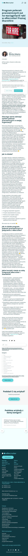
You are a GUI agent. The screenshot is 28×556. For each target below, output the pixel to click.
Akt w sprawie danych (17, 476)
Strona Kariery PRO (6, 514)
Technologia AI (5, 513)
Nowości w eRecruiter (15, 62)
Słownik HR (5, 369)
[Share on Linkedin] (14, 340)
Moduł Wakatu (5, 526)
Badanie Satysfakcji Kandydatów (10, 522)
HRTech (4, 62)
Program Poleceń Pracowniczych (10, 516)
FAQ (3, 477)
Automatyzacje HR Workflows (9, 511)
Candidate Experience (7, 356)
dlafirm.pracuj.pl (6, 535)
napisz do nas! (14, 334)
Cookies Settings (9, 90)
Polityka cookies (18, 471)
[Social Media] (8, 550)
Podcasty (4, 472)
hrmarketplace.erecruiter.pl (8, 536)
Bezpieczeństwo (6, 524)
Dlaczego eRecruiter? (5, 461)
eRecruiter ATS (6, 464)
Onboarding (5, 519)
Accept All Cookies (18, 90)
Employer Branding (6, 357)
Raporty (4, 469)
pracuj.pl (4, 533)
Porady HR (5, 364)
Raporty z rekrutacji (7, 518)
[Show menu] (25, 3)
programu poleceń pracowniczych (10, 79)
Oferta (16, 460)
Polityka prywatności (19, 469)
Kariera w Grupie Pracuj (18, 466)
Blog (9, 42)
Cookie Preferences (19, 478)
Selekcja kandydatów (7, 368)
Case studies (5, 471)
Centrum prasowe (6, 474)
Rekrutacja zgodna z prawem (8, 366)
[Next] (26, 431)
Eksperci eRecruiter (6, 475)
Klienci (7, 62)
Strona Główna (4, 42)
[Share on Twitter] (12, 340)
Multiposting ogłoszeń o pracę (9, 509)
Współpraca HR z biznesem (8, 373)
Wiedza (4, 465)
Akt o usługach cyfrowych (17, 473)
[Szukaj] (22, 3)
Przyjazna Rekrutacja (7, 365)
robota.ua (4, 540)
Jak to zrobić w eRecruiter (8, 360)
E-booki (4, 467)
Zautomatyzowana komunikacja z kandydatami (13, 527)
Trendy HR (4, 63)
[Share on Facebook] (10, 340)
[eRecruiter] (8, 3)
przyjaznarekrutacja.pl (7, 541)
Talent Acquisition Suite (7, 370)
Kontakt (16, 464)
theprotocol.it (5, 538)
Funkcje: (4, 506)
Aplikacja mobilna (6, 521)
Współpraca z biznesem (7, 508)
